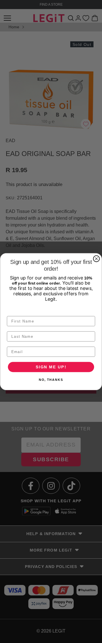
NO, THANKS (51, 379)
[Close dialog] (96, 259)
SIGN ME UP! (51, 366)
